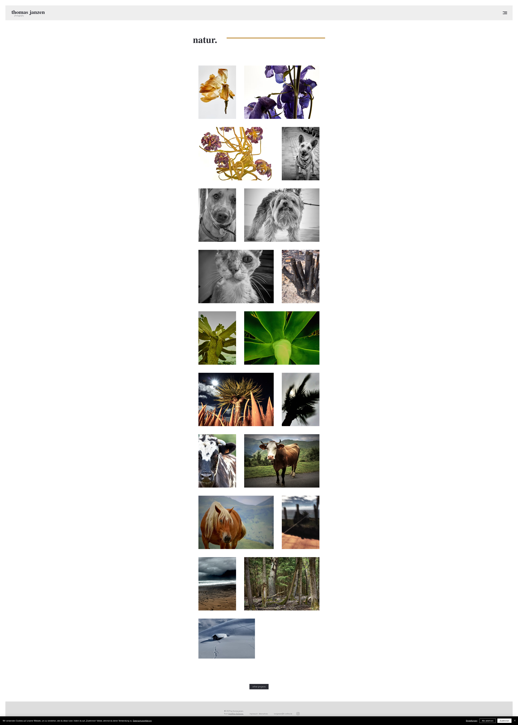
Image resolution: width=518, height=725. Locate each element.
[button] (505, 13)
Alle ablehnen (487, 720)
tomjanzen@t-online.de (283, 713)
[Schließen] (514, 721)
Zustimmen (504, 720)
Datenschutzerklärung (142, 720)
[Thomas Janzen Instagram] (298, 714)
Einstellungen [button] (471, 720)
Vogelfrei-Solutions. (235, 713)
